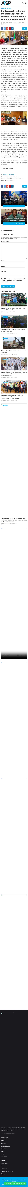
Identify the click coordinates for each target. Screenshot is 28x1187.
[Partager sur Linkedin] (12, 28)
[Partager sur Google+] (7, 28)
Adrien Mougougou (8, 176)
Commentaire (5, 241)
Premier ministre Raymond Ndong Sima (10, 182)
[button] (15, 1183)
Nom (2, 260)
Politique (8, 8)
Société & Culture (5, 1146)
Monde (2, 1154)
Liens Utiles (4, 1168)
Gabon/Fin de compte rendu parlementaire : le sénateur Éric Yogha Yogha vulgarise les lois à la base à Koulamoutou (14, 520)
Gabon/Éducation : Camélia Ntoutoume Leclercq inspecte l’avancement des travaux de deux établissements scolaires (13, 396)
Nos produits (4, 1166)
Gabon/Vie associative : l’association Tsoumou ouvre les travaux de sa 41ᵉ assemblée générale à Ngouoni (14, 373)
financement (16, 176)
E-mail (3, 266)
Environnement (5, 1148)
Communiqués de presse (7, 1171)
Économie (3, 1143)
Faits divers (4, 1156)
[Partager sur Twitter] (5, 28)
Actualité (3, 8)
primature (22, 182)
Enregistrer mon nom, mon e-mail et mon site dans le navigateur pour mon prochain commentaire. (13, 280)
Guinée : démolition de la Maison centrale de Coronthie (13, 351)
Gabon (3, 180)
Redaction (9, 22)
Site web (3, 271)
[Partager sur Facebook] (2, 28)
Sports (2, 1151)
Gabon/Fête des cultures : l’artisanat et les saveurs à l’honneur (13, 330)
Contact (3, 1174)
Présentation (4, 1163)
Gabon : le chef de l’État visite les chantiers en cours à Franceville (13, 309)
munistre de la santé (10, 180)
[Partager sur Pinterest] (10, 28)
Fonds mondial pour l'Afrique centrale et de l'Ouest (12, 178)
